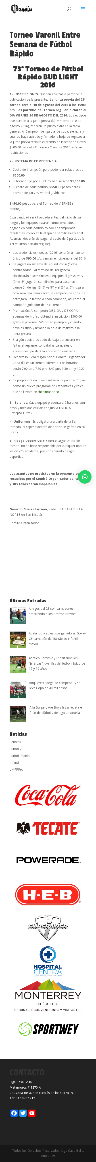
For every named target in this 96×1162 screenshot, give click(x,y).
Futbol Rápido (20, 756)
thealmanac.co (48, 392)
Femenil (15, 742)
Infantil (14, 762)
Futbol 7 (15, 749)
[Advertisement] (43, 562)
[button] (85, 477)
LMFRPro (16, 769)
